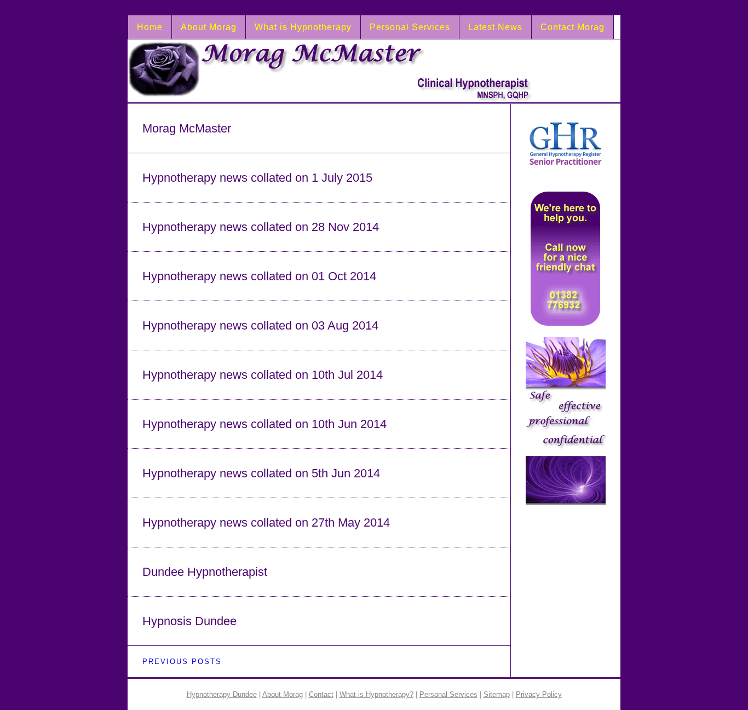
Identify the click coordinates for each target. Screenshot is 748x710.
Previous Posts (182, 661)
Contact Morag (572, 27)
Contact (321, 694)
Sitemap (497, 694)
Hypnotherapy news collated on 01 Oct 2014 (259, 276)
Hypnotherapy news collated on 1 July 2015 (257, 177)
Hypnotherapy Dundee (222, 694)
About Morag (209, 27)
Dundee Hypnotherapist (204, 572)
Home (150, 27)
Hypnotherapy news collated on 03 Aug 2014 (260, 325)
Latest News (495, 27)
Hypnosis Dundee (189, 621)
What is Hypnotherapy (303, 27)
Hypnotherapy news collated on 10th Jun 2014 (264, 424)
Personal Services (410, 27)
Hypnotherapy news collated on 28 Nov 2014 (260, 227)
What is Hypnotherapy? (376, 694)
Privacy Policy (539, 694)
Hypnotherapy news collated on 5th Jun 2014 (261, 473)
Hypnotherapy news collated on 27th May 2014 (266, 522)
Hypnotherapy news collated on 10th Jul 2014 (262, 375)
